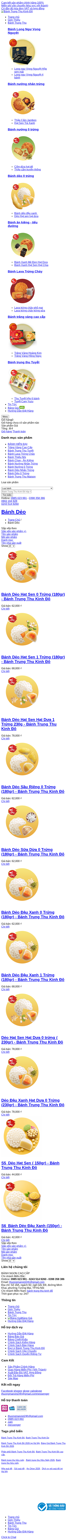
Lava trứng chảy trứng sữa (29, 310)
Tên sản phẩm (9, 534)
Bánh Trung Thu (17, 1312)
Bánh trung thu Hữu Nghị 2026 (40, 1460)
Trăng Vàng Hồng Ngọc (28, 356)
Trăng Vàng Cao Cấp (20, 447)
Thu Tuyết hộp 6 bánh (27, 398)
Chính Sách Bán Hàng (21, 1345)
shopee (17, 1391)
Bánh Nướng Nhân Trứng (23, 463)
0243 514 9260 (10, 504)
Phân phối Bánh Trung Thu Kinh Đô (18, 1451)
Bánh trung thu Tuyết (23, 362)
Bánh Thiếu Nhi (17, 457)
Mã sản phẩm (9, 537)
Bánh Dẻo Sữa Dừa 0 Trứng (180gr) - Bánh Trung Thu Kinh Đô (32, 851)
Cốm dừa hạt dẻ (23, 166)
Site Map (13, 1378)
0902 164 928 (9, 501)
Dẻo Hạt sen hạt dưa (26, 216)
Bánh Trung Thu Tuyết (21, 450)
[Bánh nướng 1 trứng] (22, 117)
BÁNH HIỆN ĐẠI (17, 444)
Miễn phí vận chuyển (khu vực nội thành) (24, 5)
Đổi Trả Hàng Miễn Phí (21, 1375)
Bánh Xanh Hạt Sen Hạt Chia (31, 265)
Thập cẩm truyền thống (27, 169)
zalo (32, 1391)
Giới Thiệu (14, 1309)
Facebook (7, 1391)
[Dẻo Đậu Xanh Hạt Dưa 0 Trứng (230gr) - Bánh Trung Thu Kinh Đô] (21, 1093)
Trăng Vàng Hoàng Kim (27, 353)
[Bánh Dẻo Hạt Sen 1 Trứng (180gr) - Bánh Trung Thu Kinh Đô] (21, 650)
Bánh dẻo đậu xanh (26, 213)
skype (26, 1391)
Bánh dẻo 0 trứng (21, 176)
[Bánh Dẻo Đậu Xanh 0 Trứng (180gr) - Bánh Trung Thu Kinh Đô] (21, 905)
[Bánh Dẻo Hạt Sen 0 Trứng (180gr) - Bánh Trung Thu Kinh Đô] (21, 587)
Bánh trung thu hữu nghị (12, 1460)
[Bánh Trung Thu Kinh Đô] (17, 11)
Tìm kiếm (7, 495)
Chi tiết (5, 608)
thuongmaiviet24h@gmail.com (26, 1282)
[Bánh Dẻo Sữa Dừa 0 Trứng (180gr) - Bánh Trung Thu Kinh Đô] (21, 842)
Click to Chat (8, 1537)
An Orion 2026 (33, 1468)
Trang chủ (13, 1306)
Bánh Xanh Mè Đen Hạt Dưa (31, 262)
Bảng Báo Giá (16, 1336)
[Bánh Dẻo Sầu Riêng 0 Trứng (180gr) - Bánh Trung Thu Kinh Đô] (21, 779)
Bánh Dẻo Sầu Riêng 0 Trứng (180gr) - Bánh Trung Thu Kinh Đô (32, 789)
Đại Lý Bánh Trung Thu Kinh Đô (26, 1348)
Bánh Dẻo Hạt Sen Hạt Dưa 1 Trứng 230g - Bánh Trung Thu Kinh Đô (29, 724)
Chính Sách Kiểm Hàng (21, 1342)
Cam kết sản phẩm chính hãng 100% (22, 2)
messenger (42, 1393)
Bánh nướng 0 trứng (23, 129)
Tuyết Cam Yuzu (23, 401)
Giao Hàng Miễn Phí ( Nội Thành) (27, 1369)
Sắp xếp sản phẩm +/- (14, 531)
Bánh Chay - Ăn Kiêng (21, 460)
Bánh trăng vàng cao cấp (26, 316)
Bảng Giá (13, 1528)
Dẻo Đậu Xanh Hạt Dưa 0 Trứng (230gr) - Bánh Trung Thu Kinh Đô (32, 1102)
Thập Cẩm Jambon (25, 120)
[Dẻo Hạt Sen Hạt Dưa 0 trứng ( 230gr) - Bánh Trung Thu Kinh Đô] (21, 1030)
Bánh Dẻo (13, 512)
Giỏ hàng (6, 431)
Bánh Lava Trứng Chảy (25, 271)
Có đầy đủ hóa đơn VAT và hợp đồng (22, 8)
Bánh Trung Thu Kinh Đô (13, 1437)
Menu (5, 416)
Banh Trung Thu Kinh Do (37, 1437)
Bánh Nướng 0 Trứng (20, 467)
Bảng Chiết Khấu (18, 1339)
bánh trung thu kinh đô (40, 1290)
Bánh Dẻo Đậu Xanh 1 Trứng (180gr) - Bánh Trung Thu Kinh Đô (32, 977)
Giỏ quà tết (19, 1468)
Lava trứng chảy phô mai (28, 307)
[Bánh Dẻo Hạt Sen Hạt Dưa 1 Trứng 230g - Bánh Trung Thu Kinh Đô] (21, 712)
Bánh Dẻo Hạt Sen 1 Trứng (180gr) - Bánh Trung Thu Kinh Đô (33, 659)
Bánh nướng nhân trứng (26, 84)
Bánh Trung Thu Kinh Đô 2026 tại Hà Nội (20, 1443)
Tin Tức (12, 1315)
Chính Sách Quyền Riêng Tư (24, 1354)
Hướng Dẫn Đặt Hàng (21, 1321)
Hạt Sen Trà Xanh (24, 123)
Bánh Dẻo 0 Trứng (18, 473)
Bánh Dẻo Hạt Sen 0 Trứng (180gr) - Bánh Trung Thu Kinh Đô (33, 596)
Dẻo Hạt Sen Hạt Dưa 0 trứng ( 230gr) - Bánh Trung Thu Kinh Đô (32, 1039)
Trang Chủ (14, 519)
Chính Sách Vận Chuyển (22, 1351)
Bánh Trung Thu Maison (22, 476)
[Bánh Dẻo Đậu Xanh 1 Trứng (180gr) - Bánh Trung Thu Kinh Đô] (21, 968)
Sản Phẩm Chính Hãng (21, 1366)
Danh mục (7, 540)
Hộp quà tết (6, 1468)
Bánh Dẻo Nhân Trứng (21, 470)
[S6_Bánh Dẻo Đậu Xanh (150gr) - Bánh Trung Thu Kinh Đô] (21, 1218)
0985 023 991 (19, 498)
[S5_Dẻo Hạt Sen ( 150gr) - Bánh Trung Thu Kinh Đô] (21, 1156)
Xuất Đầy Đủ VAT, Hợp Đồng (24, 1372)
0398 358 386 (37, 498)
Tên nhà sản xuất (11, 543)
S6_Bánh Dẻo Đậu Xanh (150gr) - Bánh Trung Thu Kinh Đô (31, 1227)
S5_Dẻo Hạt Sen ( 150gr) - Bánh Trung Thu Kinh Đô (30, 1165)
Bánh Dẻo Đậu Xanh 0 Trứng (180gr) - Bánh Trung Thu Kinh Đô (32, 914)
